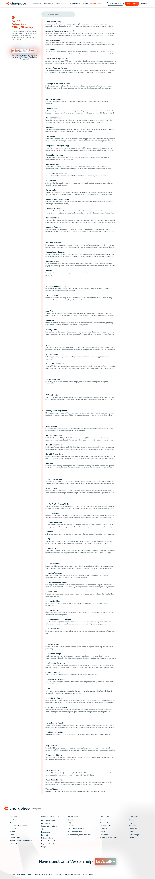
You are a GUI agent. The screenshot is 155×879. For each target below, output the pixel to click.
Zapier (131, 820)
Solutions (47, 4)
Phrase (131, 837)
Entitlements (46, 832)
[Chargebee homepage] (16, 3)
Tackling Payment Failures (110, 823)
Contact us (14, 843)
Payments (45, 835)
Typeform (132, 826)
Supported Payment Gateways (79, 835)
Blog (101, 820)
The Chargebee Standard (19, 826)
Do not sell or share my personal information (69, 874)
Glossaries (104, 835)
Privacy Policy (47, 874)
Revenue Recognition (49, 841)
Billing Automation (48, 820)
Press (12, 835)
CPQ (42, 829)
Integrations (45, 847)
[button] (36, 808)
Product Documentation (77, 829)
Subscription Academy (108, 837)
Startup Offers (95, 4)
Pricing (85, 4)
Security (71, 820)
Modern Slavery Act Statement (21, 840)
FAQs (70, 823)
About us (13, 820)
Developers (73, 4)
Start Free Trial (115, 4)
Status (70, 826)
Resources (60, 4)
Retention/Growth (47, 838)
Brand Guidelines (16, 837)
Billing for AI (45, 823)
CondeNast (133, 829)
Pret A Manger (134, 835)
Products (36, 4)
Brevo (131, 832)
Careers (12, 832)
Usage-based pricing (49, 826)
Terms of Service (34, 874)
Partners (13, 829)
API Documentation (75, 832)
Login (143, 4)
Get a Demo (131, 4)
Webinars (103, 829)
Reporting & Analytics (49, 844)
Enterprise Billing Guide (108, 826)
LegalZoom (133, 823)
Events (102, 832)
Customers (14, 823)
